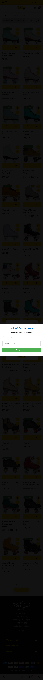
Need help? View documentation (21, 328)
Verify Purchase (21, 350)
